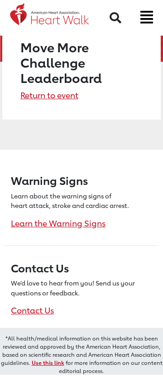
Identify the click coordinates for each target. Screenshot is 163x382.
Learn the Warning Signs (58, 223)
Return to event (49, 95)
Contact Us (32, 310)
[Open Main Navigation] (146, 17)
